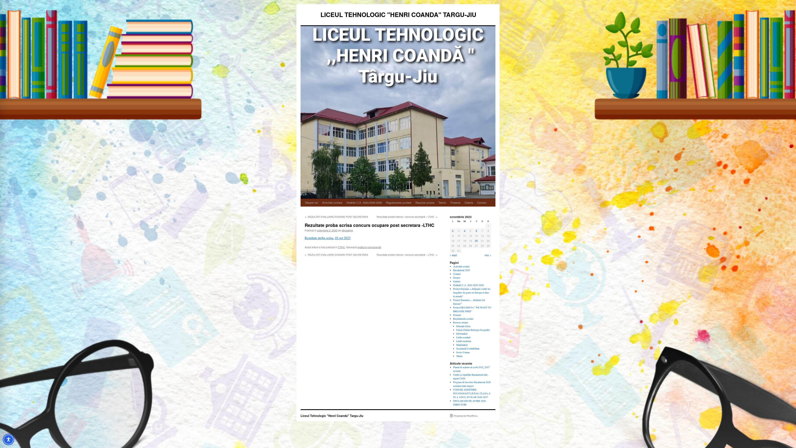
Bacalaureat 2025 (461, 270)
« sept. (453, 255)
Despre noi (311, 203)
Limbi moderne (463, 341)
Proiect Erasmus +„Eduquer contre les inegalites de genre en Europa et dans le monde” (471, 292)
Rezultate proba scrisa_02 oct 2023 (328, 238)
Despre (456, 277)
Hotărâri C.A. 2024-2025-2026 (364, 203)
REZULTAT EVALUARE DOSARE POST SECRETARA (336, 216)
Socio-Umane (463, 352)
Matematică (461, 344)
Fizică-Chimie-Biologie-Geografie (473, 329)
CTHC (341, 247)
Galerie (469, 203)
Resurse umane (424, 203)
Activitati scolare (332, 203)
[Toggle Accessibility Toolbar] (8, 439)
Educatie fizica (463, 326)
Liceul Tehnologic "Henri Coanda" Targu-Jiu (398, 14)
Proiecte (455, 203)
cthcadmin (347, 230)
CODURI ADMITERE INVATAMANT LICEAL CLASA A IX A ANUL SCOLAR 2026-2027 (471, 393)
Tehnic (442, 203)
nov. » (488, 255)
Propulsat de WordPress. (466, 415)
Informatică (461, 333)
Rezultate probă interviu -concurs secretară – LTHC (407, 216)
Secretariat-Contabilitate (467, 348)
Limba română (463, 337)
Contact (482, 203)
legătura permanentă (369, 247)
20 (476, 240)
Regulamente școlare (398, 203)
